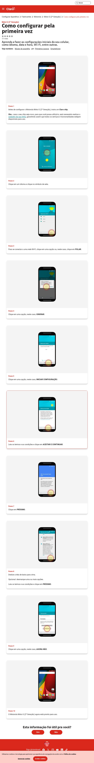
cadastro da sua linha (17, 117)
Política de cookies (70, 754)
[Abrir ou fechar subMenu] (3, 9)
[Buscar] (77, 2)
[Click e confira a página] (10, 9)
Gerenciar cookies (24, 759)
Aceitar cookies (40, 759)
